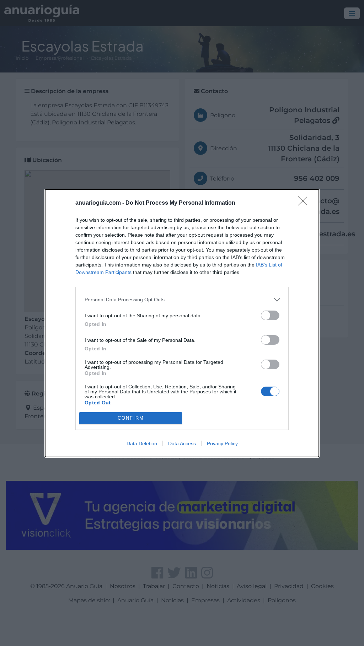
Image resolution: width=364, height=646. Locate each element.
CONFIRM (131, 418)
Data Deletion (142, 443)
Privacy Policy (222, 443)
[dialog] (182, 323)
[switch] (270, 315)
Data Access (182, 443)
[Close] (305, 203)
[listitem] (182, 299)
